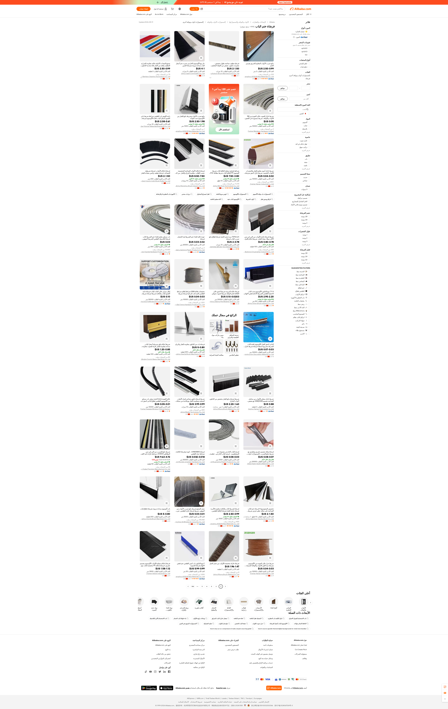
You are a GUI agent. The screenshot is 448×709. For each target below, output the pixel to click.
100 (193, 586)
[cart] (172, 9)
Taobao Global (234, 698)
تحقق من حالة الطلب (163, 654)
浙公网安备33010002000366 (262, 705)
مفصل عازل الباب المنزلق (219, 618)
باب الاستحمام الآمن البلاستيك (158, 618)
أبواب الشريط (250, 199)
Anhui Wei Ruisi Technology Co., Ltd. (226, 186)
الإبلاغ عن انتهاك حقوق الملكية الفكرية (192, 663)
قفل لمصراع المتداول (203, 194)
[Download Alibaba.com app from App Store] (166, 688)
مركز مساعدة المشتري (197, 645)
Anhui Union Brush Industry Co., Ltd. (261, 303)
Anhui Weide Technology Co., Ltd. (192, 412)
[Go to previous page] (225, 586)
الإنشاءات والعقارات (259, 22)
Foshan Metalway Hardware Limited (261, 131)
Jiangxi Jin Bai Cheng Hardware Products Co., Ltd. (189, 304)
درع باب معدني (186, 194)
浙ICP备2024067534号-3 (283, 705)
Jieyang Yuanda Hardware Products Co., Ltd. (155, 252)
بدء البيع (168, 649)
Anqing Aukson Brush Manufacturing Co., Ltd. (224, 73)
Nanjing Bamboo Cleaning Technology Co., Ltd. (155, 76)
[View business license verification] (245, 705)
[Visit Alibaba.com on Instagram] (155, 671)
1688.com (200, 698)
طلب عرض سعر (233, 649)
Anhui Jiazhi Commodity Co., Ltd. (193, 73)
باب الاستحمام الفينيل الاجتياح (297, 618)
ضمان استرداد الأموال (265, 649)
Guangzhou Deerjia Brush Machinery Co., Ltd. (189, 354)
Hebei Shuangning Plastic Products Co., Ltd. (224, 462)
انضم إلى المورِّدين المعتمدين (161, 658)
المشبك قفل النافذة (255, 618)
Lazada (224, 698)
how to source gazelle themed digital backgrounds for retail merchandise (282, 629)
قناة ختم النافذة (238, 618)
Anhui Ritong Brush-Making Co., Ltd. (226, 409)
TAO (242, 698)
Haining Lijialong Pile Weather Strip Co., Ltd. (224, 301)
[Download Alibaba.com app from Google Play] (149, 688)
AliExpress (190, 698)
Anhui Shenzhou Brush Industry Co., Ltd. (190, 186)
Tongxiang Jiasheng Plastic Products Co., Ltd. (189, 250)
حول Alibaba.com (300, 640)
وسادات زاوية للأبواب (199, 618)
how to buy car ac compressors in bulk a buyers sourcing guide (230, 629)
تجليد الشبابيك (208, 623)
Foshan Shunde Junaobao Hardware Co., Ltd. (189, 462)
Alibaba (272, 22)
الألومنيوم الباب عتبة (233, 199)
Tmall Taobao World (213, 698)
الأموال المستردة (199, 658)
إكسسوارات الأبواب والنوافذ (216, 22)
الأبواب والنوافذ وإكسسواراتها (239, 22)
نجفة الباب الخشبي (240, 623)
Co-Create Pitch (301, 649)
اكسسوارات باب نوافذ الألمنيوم (262, 194)
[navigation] (293, 304)
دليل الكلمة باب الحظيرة (275, 618)
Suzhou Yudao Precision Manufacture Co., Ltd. (155, 469)
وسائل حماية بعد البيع (266, 658)
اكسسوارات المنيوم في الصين (188, 623)
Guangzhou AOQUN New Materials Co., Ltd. (258, 76)
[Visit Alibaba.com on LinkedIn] (164, 671)
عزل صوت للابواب (257, 623)
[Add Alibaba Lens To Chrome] (274, 688)
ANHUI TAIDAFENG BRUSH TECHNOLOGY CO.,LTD (224, 247)
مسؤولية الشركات (301, 654)
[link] (445, 687)
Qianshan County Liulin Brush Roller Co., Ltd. (155, 181)
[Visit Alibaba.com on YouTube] (150, 671)
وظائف (304, 658)
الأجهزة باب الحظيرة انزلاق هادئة (165, 194)
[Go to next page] (188, 586)
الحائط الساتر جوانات (300, 623)
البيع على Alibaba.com (163, 645)
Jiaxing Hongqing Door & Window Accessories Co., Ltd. (155, 301)
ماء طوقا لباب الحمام (180, 618)
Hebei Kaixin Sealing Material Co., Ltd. (260, 464)
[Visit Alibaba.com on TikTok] (145, 671)
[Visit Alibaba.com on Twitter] (159, 671)
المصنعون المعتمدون (232, 645)
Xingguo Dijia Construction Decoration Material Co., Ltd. (258, 354)
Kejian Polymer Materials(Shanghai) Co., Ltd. (155, 126)
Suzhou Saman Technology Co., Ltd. (261, 409)
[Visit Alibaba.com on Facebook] (169, 671)
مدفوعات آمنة (268, 645)
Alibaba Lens (298, 688)
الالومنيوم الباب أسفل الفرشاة (278, 623)
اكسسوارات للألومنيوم (239, 194)
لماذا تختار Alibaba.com (299, 645)
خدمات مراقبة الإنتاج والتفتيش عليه (261, 663)
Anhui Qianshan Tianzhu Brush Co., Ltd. (260, 519)
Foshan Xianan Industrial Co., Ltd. (262, 184)
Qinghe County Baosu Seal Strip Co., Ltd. (155, 359)
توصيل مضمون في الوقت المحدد (262, 654)
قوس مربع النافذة (221, 194)
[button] (201, 8)
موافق (282, 88)
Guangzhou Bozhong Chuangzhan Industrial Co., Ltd (258, 252)
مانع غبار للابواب (223, 623)
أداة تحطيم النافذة (215, 199)
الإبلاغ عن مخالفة (199, 667)
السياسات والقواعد (266, 667)
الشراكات (167, 663)
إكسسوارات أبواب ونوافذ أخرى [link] (193, 22)
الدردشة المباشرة (199, 649)
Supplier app (221, 688)
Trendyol (249, 698)
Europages (258, 698)
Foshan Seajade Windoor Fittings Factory (155, 409)
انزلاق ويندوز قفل (266, 199)
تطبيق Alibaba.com (183, 688)
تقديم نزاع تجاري (199, 654)
